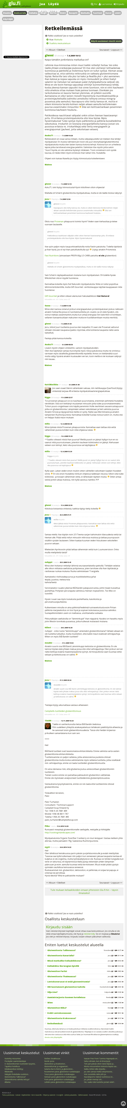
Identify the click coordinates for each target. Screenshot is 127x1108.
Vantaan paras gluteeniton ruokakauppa (60, 1077)
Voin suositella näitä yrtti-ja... (95, 1074)
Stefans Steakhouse (52, 1058)
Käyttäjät (8, 19)
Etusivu (7, 13)
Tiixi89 (48, 720)
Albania (7, 1082)
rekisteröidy (89, 933)
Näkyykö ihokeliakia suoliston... (17, 1074)
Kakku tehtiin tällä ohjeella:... (95, 1069)
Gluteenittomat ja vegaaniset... (56, 1066)
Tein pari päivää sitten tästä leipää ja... (99, 1064)
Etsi (95, 4)
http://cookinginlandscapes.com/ (60, 832)
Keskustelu (20, 13)
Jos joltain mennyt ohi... (93, 1079)
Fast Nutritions (52, 255)
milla (47, 423)
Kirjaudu (120, 4)
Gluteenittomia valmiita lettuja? (17, 1079)
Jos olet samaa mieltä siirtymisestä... (98, 1071)
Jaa (42, 4)
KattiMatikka (51, 384)
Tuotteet (97, 13)
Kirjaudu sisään (59, 926)
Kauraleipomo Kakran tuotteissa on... (99, 1077)
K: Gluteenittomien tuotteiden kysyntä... (20, 1064)
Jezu (47, 199)
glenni (49, 55)
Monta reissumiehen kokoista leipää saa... (100, 1066)
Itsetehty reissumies (13, 1058)
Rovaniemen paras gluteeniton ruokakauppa (62, 1071)
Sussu (47, 305)
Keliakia (33, 13)
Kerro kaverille (37, 1095)
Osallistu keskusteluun (59, 43)
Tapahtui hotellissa (12, 1066)
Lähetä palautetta (70, 1095)
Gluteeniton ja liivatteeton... (55, 1064)
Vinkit (63, 13)
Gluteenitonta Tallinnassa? (15, 1077)
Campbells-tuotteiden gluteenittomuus (63, 711)
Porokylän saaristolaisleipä (15, 1061)
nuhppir (48, 562)
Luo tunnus (106, 4)
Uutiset (17, 1095)
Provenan (59, 221)
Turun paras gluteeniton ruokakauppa (59, 1074)
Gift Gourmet (51, 296)
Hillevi (48, 627)
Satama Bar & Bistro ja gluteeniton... (59, 1069)
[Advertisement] (84, 173)
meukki (48, 643)
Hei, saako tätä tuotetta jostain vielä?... (99, 1082)
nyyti (47, 847)
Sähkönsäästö (83, 1095)
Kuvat (108, 13)
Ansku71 (49, 135)
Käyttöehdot (26, 1095)
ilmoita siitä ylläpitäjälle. (54, 1037)
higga (47, 397)
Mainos (48, 164)
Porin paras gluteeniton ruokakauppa (59, 1079)
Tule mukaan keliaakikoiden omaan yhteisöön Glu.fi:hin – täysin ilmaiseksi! (84, 891)
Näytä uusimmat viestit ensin (106, 41)
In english (60, 1095)
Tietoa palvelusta (8, 1095)
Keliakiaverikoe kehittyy (14, 1069)
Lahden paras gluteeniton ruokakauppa (60, 1082)
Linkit (118, 13)
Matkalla (85, 13)
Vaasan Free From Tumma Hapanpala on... (101, 1058)
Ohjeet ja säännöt (49, 1095)
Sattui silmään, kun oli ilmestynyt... (97, 1061)
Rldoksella (9, 1071)
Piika (47, 826)
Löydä (53, 4)
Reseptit (73, 13)
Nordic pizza (49, 1061)
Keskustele (50, 11)
